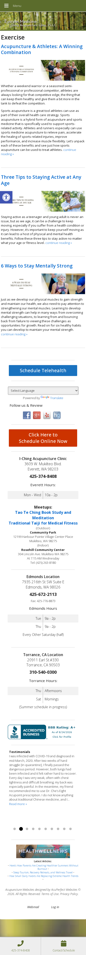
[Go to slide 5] (39, 829)
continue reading (58, 243)
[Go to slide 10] (70, 829)
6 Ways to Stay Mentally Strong (37, 265)
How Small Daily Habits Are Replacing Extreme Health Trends (43, 876)
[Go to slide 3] (27, 829)
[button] (6, 197)
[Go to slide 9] (64, 829)
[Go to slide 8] (58, 829)
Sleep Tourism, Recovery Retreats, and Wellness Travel (43, 872)
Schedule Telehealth (43, 370)
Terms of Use (50, 894)
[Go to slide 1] (14, 829)
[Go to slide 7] (51, 829)
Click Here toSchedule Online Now (43, 437)
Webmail (33, 907)
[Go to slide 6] (45, 829)
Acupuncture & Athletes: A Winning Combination (42, 49)
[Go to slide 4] (33, 829)
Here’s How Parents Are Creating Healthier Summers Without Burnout (44, 867)
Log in (55, 907)
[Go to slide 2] (20, 829)
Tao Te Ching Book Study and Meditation (43, 515)
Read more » (18, 804)
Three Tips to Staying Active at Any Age (41, 180)
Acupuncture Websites (19, 889)
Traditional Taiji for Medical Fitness (43, 523)
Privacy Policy (69, 894)
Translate (56, 398)
